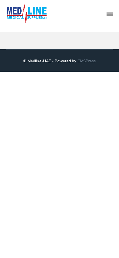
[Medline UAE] (27, 13)
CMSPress (86, 60)
